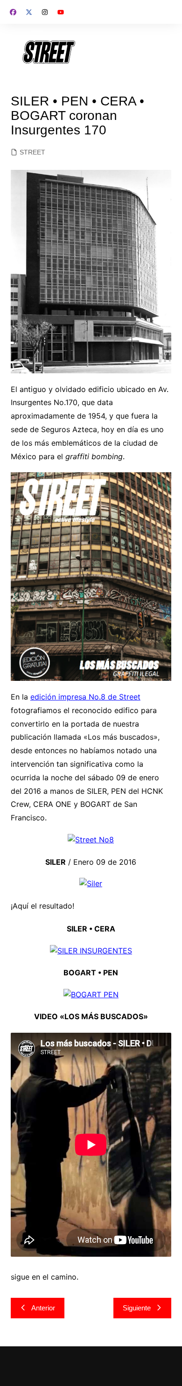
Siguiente (137, 1308)
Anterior (43, 1308)
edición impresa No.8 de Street (85, 696)
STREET (32, 152)
